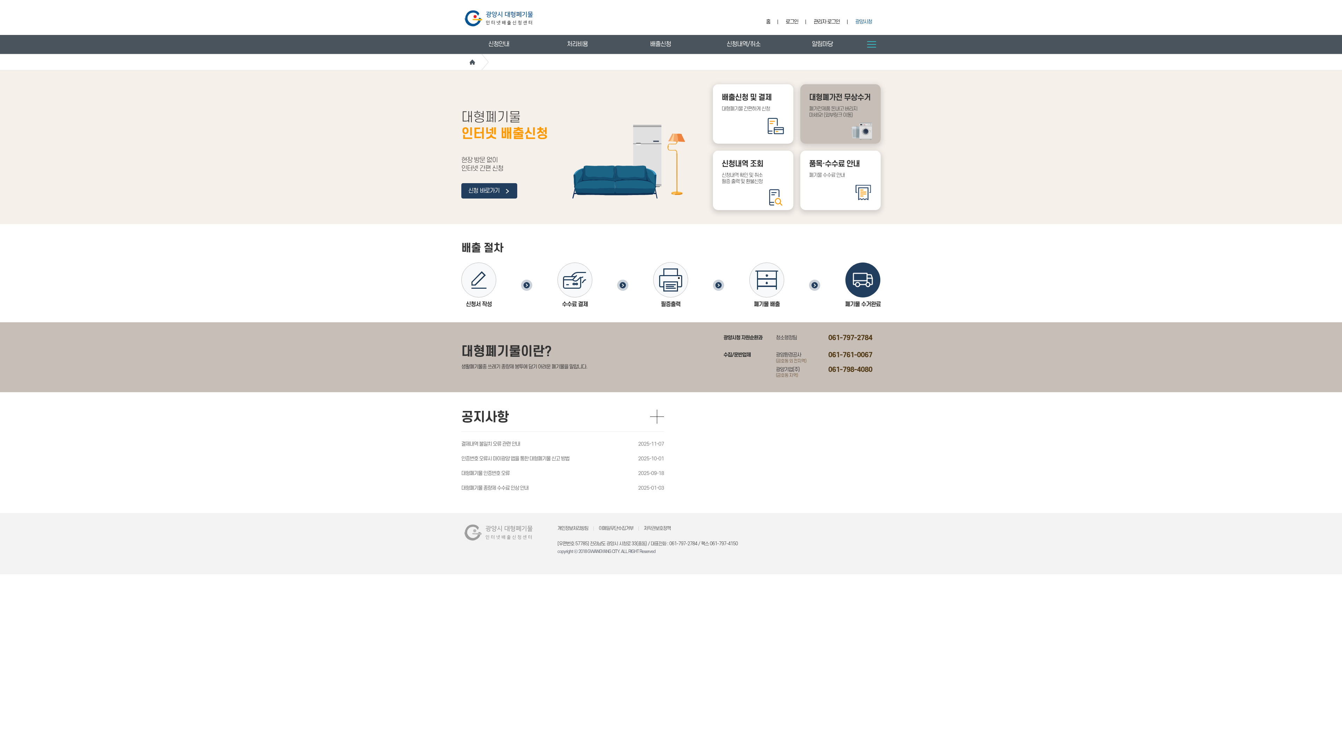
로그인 (792, 22)
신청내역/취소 (743, 44)
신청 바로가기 (484, 191)
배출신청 (660, 44)
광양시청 (863, 22)
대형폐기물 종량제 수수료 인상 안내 (494, 488)
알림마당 (822, 44)
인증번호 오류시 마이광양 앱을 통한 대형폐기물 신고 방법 (515, 459)
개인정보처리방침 (572, 528)
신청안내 (498, 44)
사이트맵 (871, 44)
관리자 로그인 (827, 22)
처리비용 (577, 44)
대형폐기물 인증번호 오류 (485, 473)
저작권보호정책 (657, 528)
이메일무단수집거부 (616, 528)
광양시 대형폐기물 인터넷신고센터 (499, 18)
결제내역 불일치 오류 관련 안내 (490, 444)
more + (657, 417)
